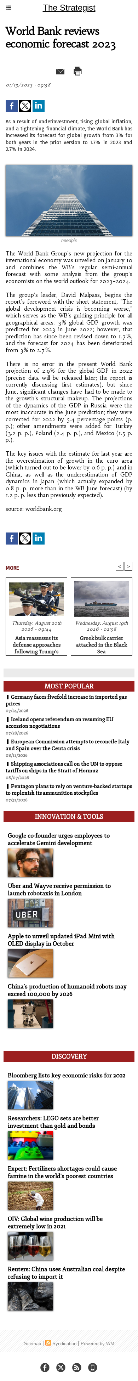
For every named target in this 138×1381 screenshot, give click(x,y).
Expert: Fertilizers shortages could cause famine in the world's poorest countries (62, 1172)
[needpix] (69, 168)
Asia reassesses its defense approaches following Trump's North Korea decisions (36, 644)
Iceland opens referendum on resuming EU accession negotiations (59, 722)
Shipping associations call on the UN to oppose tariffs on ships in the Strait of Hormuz (64, 767)
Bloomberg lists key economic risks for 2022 (67, 1075)
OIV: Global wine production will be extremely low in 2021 (55, 1222)
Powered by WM (97, 1343)
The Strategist (69, 7)
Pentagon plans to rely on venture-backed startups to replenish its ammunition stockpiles (69, 789)
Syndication (64, 1343)
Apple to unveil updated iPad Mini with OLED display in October (61, 939)
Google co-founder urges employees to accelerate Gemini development (59, 839)
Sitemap (32, 1343)
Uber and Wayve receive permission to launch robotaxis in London (59, 889)
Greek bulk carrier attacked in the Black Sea (101, 644)
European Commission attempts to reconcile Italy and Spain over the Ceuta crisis (68, 745)
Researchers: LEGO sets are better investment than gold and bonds (53, 1122)
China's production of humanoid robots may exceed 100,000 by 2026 (67, 990)
